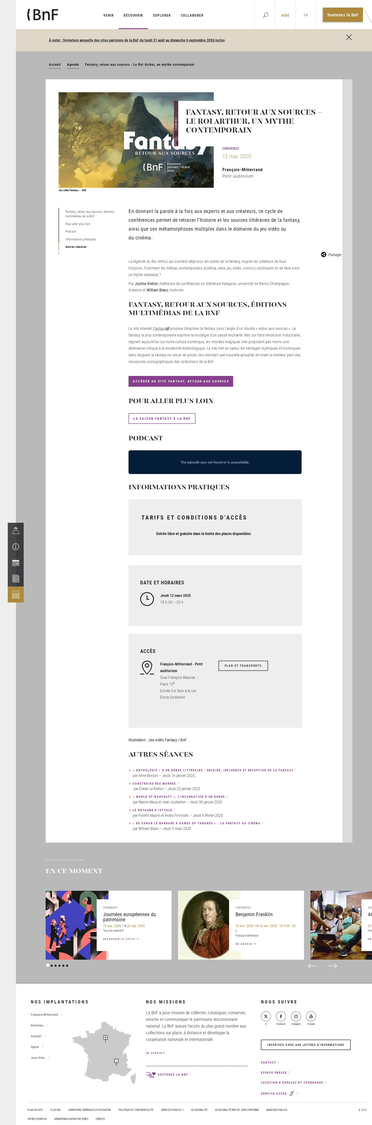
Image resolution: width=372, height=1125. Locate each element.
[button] (16, 547)
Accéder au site (181, 381)
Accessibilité (199, 1109)
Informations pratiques (80, 239)
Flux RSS (55, 1109)
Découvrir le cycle (119, 938)
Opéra (35, 1047)
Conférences (230, 148)
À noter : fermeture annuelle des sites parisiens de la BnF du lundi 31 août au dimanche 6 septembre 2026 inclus (137, 40)
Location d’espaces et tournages (292, 1082)
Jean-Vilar (38, 1058)
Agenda (73, 64)
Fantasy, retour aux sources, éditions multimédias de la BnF (90, 213)
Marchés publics (277, 1109)
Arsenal (36, 1036)
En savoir (244, 943)
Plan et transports (243, 666)
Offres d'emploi (37, 1118)
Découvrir (133, 15)
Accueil (55, 64)
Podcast (70, 231)
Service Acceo (274, 1093)
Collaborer (192, 15)
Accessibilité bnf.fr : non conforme (237, 1109)
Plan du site (35, 1109)
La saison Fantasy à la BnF (162, 418)
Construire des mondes (154, 783)
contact (268, 1062)
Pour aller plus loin (77, 224)
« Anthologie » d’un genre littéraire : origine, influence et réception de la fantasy (213, 770)
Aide (285, 15)
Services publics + (172, 1109)
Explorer (162, 15)
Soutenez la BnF (343, 15)
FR (306, 15)
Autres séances (76, 246)
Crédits (100, 1118)
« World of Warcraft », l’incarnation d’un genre (179, 797)
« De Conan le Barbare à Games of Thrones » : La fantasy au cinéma (197, 823)
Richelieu (37, 1025)
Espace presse (274, 1073)
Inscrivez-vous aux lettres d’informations (305, 1045)
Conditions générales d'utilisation (89, 1109)
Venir (108, 15)
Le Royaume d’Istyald (152, 810)
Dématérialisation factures (71, 1118)
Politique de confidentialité (135, 1109)
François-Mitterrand (242, 169)
